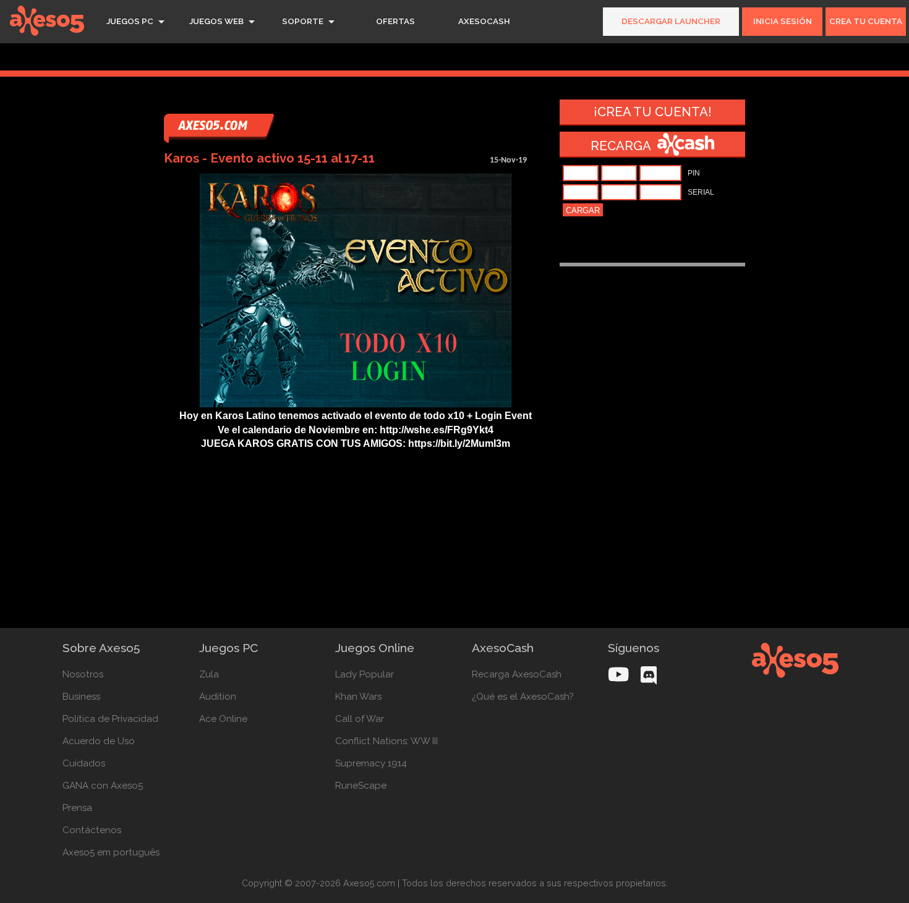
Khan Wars (358, 696)
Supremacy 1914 (371, 763)
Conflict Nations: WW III (386, 741)
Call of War (359, 718)
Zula (209, 674)
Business (81, 696)
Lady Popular (364, 674)
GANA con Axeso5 (102, 785)
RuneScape (360, 785)
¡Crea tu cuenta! (653, 111)
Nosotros (82, 674)
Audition (217, 696)
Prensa (77, 807)
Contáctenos (91, 830)
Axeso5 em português (111, 852)
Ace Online (223, 718)
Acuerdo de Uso (98, 741)
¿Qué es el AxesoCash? (523, 696)
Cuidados (83, 763)
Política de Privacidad (110, 718)
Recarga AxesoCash (516, 674)
